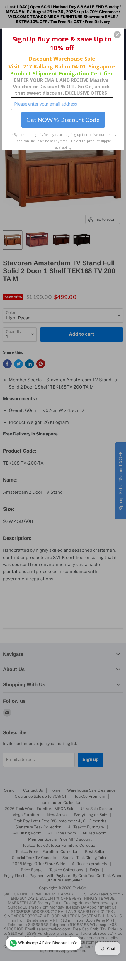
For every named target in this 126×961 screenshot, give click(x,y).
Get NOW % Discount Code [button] (63, 119)
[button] (117, 34)
